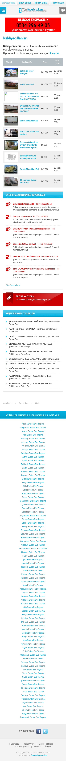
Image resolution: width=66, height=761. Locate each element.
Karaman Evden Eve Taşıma (33, 581)
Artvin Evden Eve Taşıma (33, 457)
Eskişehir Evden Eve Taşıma (33, 537)
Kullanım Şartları (22, 747)
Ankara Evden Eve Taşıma (33, 446)
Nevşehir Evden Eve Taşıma (33, 644)
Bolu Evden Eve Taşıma (33, 490)
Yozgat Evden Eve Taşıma (33, 714)
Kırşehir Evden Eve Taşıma (33, 603)
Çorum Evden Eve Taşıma (33, 508)
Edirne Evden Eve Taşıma (33, 523)
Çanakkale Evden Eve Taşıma (33, 501)
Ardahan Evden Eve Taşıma (33, 453)
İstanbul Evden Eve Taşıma (33, 567)
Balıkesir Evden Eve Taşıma (33, 464)
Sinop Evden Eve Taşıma (33, 673)
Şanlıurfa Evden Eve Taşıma (33, 681)
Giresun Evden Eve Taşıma (33, 545)
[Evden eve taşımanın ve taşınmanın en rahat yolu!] (33, 12)
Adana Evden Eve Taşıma (33, 424)
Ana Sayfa (7, 403)
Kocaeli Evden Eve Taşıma (33, 611)
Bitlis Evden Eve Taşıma (33, 486)
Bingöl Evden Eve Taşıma (33, 482)
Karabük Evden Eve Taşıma (33, 578)
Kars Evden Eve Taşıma (33, 585)
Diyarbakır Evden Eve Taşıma (33, 515)
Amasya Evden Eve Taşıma (33, 442)
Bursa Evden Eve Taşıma (33, 497)
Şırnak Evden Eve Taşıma (33, 684)
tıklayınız (54, 53)
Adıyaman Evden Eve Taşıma (33, 427)
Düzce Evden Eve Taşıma (33, 519)
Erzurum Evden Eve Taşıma (33, 534)
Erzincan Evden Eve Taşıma (33, 530)
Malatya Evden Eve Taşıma (33, 622)
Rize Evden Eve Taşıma (33, 659)
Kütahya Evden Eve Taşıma (33, 618)
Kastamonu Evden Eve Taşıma (33, 589)
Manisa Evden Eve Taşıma (33, 625)
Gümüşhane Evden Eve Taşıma (33, 548)
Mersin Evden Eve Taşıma (33, 633)
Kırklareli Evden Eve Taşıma (33, 600)
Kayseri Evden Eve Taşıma (33, 592)
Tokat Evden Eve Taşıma (33, 692)
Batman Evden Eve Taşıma (33, 471)
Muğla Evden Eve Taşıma (33, 636)
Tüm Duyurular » (13, 285)
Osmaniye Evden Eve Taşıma (33, 655)
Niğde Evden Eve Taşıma (33, 647)
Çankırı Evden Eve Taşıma (33, 504)
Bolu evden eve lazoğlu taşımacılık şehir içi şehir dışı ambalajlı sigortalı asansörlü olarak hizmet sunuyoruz (36, 207)
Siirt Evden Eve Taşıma (33, 670)
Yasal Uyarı (29, 744)
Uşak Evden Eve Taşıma (33, 703)
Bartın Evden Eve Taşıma (33, 468)
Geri (37, 403)
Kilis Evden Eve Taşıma (33, 607)
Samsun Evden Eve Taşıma (33, 666)
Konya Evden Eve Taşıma (33, 614)
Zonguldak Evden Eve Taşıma (33, 717)
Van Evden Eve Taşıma (33, 706)
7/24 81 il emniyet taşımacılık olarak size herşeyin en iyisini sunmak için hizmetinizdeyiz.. (35, 219)
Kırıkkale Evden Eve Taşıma (33, 596)
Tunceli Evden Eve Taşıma (33, 699)
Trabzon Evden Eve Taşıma (33, 695)
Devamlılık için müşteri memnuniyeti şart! (33, 300)
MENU (3, 10)
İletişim (48, 747)
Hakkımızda (14, 744)
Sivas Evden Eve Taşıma (33, 677)
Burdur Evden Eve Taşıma (33, 493)
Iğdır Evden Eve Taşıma (33, 559)
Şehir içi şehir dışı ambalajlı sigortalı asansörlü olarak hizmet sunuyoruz (36, 233)
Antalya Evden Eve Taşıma (33, 449)
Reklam (37, 747)
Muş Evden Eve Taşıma (33, 640)
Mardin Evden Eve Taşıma (33, 629)
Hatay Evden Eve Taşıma (33, 556)
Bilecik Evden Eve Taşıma (33, 479)
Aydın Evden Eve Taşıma (33, 460)
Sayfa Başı (23, 403)
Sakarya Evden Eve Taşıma (33, 662)
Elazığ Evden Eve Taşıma (33, 526)
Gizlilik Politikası (46, 744)
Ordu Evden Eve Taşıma (33, 651)
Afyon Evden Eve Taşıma (33, 431)
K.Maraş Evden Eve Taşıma (33, 574)
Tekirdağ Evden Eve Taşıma (33, 688)
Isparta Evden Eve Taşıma (33, 563)
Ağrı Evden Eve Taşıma (33, 435)
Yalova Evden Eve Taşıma (33, 710)
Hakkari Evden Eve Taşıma (33, 552)
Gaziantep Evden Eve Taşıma (33, 541)
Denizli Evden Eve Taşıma (33, 512)
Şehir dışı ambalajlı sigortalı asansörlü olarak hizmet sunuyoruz (35, 259)
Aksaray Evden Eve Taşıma (33, 438)
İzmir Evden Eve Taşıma (33, 570)
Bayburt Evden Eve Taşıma (33, 475)
